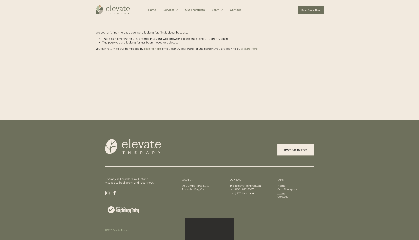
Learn (281, 193)
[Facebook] (114, 193)
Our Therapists (195, 9)
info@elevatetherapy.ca (245, 185)
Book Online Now (310, 10)
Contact (235, 9)
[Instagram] (107, 193)
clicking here (152, 48)
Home (152, 9)
